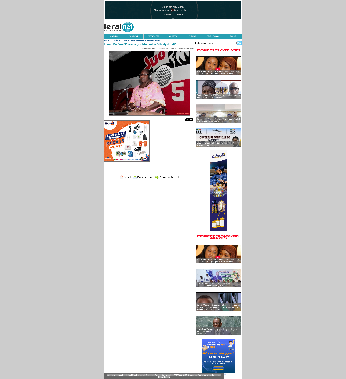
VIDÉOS (192, 36)
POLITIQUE (133, 36)
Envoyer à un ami (145, 177)
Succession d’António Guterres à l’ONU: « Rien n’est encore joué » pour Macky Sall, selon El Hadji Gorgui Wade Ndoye (217, 331)
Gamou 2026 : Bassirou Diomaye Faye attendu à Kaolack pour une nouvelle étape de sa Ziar (218, 120)
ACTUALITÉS (153, 36)
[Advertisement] (193, 26)
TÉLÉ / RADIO (212, 36)
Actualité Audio (153, 40)
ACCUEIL (114, 36)
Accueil (107, 40)
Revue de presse (137, 40)
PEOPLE (232, 36)
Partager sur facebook (169, 177)
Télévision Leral (120, 40)
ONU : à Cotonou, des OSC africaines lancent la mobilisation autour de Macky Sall (215, 284)
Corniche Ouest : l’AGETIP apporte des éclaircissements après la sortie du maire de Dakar (218, 96)
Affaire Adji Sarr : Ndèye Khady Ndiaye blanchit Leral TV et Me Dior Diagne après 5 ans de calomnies (218, 72)
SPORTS (173, 36)
